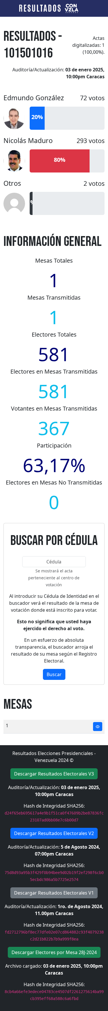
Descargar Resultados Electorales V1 (54, 893)
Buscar (54, 674)
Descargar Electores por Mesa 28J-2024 (54, 952)
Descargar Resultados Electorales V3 (54, 774)
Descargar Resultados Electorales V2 (54, 833)
